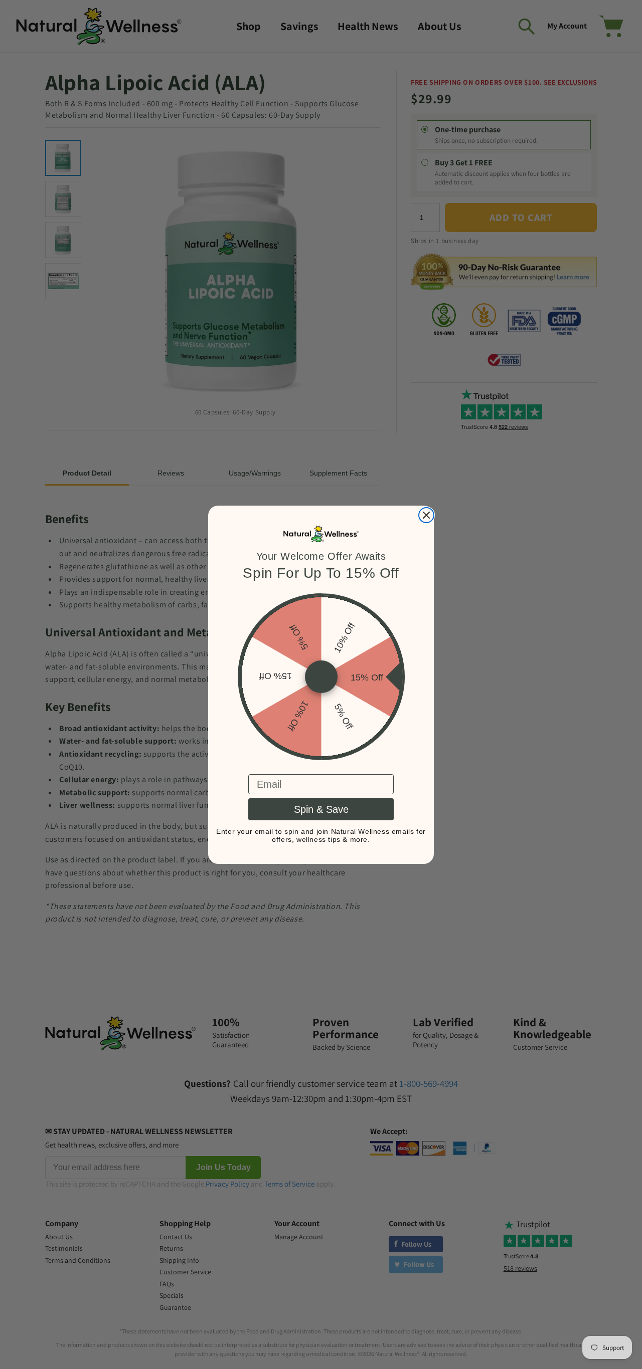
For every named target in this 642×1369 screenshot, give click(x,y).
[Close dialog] (426, 515)
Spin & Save (321, 809)
